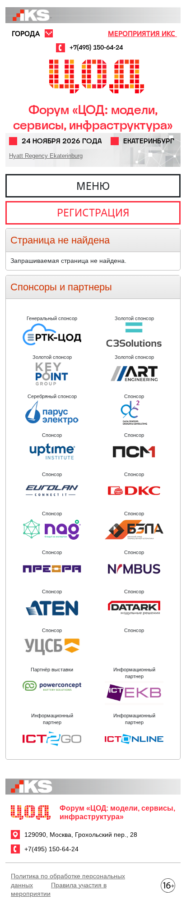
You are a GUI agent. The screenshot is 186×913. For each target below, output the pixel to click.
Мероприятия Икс (142, 33)
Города (26, 33)
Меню (93, 186)
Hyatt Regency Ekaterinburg (46, 155)
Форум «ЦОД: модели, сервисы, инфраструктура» (93, 117)
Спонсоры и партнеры (61, 287)
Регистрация (93, 212)
